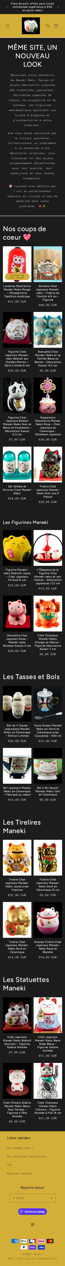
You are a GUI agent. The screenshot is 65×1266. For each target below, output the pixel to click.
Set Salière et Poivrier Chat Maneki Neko (17, 490)
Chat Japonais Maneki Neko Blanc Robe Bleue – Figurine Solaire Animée (48, 1043)
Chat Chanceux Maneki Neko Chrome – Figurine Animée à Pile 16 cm (47, 1107)
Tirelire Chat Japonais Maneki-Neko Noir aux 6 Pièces (48, 491)
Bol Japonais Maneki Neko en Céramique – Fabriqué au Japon (17, 791)
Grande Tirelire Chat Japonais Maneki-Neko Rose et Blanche (47, 947)
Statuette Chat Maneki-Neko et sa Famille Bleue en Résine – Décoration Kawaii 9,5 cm (47, 358)
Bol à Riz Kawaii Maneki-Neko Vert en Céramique (48, 791)
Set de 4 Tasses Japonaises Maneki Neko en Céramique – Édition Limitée (17, 730)
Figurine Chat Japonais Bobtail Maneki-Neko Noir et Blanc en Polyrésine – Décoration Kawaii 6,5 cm (17, 426)
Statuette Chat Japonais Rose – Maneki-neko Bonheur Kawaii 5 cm (17, 640)
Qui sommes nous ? (20, 1147)
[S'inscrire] (51, 1198)
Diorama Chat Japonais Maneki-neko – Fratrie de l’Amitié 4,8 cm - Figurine (48, 292)
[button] (7, 26)
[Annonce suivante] (58, 7)
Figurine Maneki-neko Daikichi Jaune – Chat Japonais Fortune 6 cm (17, 575)
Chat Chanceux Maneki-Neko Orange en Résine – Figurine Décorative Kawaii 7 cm (48, 642)
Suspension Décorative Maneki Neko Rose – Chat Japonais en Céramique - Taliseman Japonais (48, 426)
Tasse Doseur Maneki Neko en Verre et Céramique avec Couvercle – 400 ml (48, 730)
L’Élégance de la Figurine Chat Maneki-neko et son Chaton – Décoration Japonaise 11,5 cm (48, 576)
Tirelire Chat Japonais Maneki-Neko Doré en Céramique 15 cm (48, 884)
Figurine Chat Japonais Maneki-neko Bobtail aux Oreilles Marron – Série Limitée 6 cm (17, 358)
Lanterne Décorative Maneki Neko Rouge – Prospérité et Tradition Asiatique (17, 291)
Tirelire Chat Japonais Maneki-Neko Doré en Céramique (17, 947)
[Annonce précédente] (7, 7)
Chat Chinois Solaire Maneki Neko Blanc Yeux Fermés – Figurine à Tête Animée (17, 1109)
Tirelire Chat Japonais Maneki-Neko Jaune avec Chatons (17, 884)
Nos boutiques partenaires (26, 1156)
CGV (9, 1164)
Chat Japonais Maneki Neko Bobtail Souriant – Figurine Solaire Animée (17, 1042)
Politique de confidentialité (37, 1259)
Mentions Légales (19, 1173)
